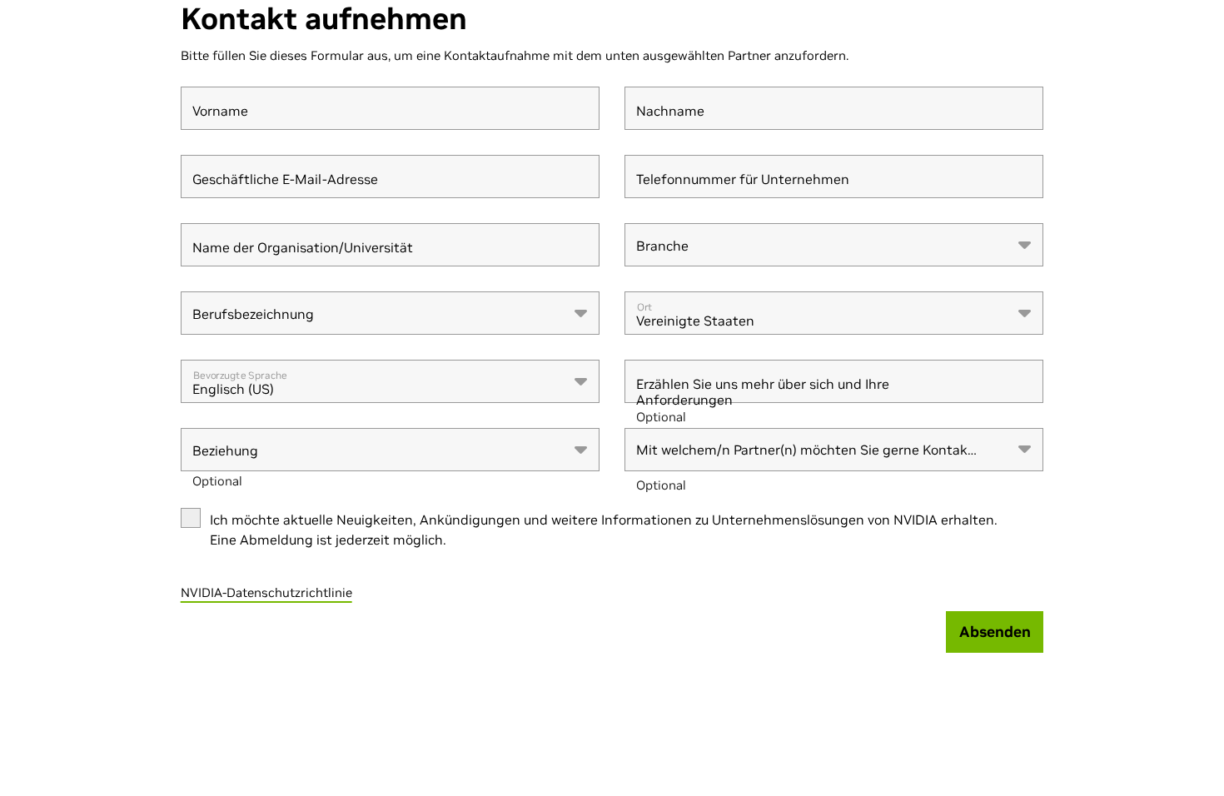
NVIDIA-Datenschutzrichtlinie (266, 592)
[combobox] (833, 244)
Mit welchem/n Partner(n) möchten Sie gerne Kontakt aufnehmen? (804, 457)
